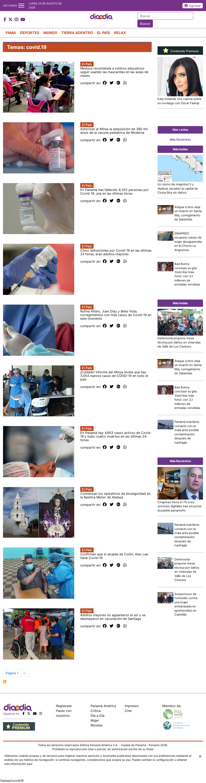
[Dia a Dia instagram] (17, 20)
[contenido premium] (19, 726)
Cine (128, 711)
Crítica (96, 711)
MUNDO (50, 33)
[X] (28, 713)
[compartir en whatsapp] (125, 83)
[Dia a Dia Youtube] (23, 20)
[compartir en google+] (118, 83)
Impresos (132, 706)
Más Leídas (180, 130)
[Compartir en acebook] (105, 83)
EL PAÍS (103, 33)
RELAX (120, 33)
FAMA (11, 33)
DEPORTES (29, 33)
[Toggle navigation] (21, 5)
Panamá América (103, 706)
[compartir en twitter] (111, 83)
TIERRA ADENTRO (77, 33)
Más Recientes (180, 139)
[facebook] (24, 713)
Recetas (97, 725)
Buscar (145, 24)
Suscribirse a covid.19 (4, 681)
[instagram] (40, 713)
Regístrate (64, 706)
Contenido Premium (184, 51)
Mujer (95, 720)
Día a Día (97, 716)
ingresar (194, 6)
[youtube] (35, 713)
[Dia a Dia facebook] (5, 20)
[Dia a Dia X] (10, 20)
